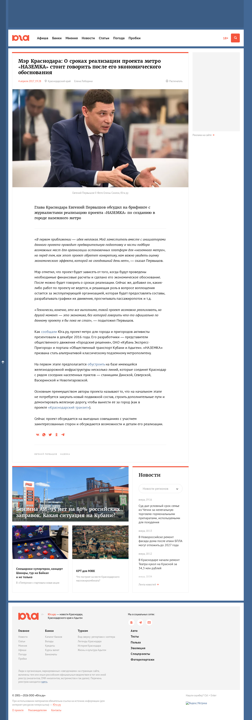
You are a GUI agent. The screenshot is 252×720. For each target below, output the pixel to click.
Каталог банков (53, 637)
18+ (225, 38)
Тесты (135, 636)
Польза (136, 642)
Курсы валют (52, 650)
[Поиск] (235, 38)
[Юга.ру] (20, 38)
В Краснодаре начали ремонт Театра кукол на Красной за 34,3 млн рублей (159, 564)
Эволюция (138, 648)
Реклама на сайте (202, 135)
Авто (134, 631)
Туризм (83, 631)
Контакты (56, 710)
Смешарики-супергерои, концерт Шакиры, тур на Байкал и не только (39, 573)
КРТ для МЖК (85, 571)
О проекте (18, 710)
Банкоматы (51, 654)
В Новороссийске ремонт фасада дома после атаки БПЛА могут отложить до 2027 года (160, 541)
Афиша (42, 38)
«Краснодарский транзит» (68, 407)
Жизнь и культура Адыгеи (92, 650)
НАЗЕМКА (65, 454)
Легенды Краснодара (89, 641)
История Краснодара (89, 645)
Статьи (104, 38)
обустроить (96, 364)
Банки (57, 38)
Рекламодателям (37, 710)
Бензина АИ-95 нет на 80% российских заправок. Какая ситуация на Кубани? (68, 512)
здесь (44, 681)
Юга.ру (52, 614)
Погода (119, 38)
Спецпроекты (140, 654)
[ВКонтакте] (131, 622)
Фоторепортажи (142, 659)
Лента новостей (147, 584)
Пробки (135, 38)
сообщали (49, 331)
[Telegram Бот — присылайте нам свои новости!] (149, 622)
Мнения (72, 38)
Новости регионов (155, 489)
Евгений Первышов (45, 454)
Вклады (49, 641)
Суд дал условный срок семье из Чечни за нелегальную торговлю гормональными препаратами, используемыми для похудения (159, 514)
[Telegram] (140, 622)
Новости (88, 38)
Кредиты (50, 645)
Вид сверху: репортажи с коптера (96, 637)
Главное (23, 631)
